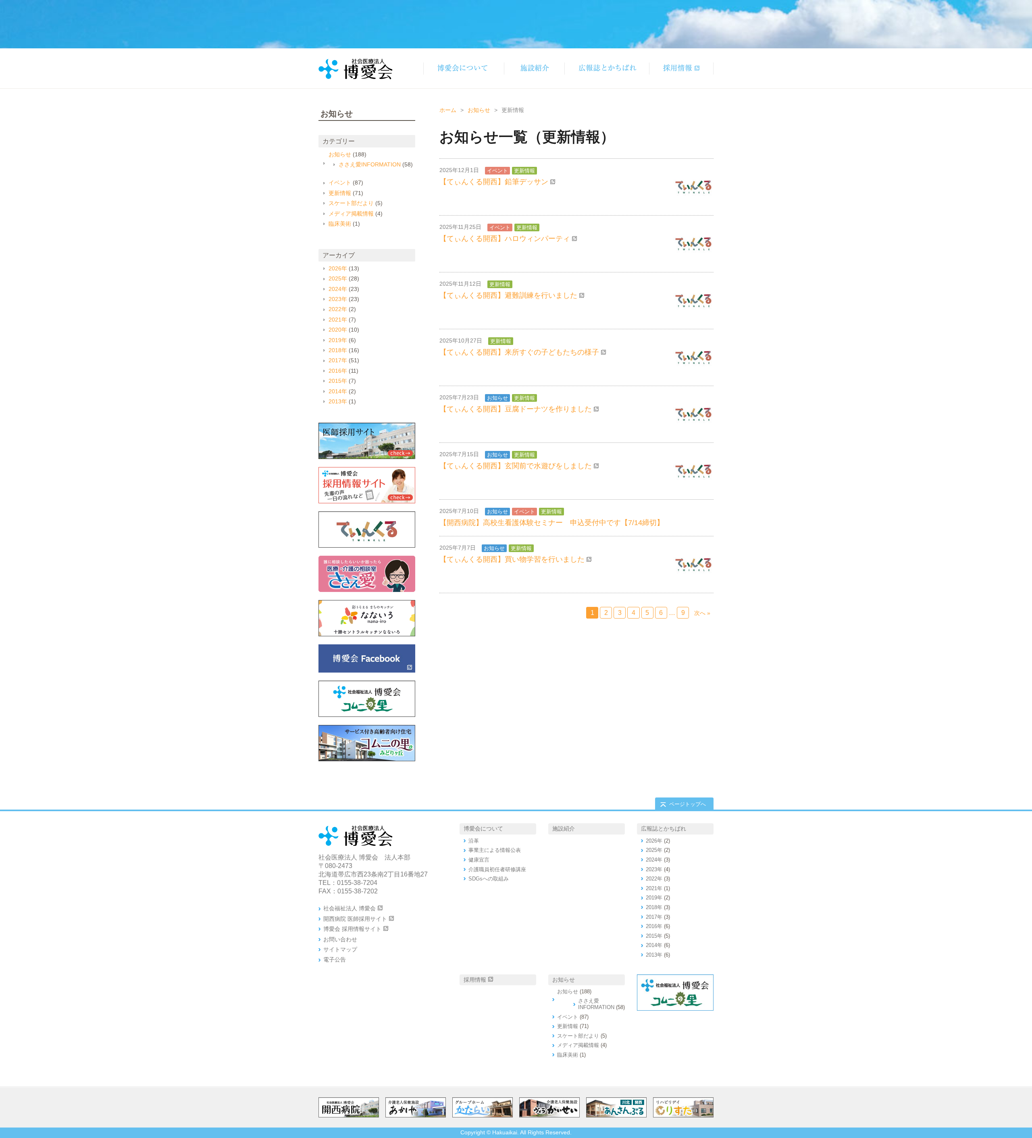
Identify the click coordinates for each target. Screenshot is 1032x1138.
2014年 (338, 391)
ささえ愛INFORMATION (370, 164)
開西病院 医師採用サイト (355, 919)
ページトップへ (687, 804)
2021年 (338, 319)
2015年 (338, 381)
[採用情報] (681, 68)
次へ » (702, 613)
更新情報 (524, 171)
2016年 (338, 371)
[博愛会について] (463, 68)
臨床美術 (340, 223)
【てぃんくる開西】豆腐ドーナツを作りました (515, 409)
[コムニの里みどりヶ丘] (366, 743)
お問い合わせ (340, 939)
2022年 (338, 309)
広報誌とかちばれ (663, 828)
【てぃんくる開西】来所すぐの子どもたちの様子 (519, 352)
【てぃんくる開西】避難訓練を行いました (508, 295)
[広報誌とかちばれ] (606, 68)
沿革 (473, 841)
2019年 (338, 340)
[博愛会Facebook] (366, 658)
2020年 (338, 329)
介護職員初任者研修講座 (497, 869)
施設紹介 (563, 828)
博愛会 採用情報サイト (352, 929)
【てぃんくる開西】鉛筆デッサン (493, 182)
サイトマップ (340, 949)
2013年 (338, 401)
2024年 (338, 289)
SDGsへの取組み (488, 879)
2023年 (338, 299)
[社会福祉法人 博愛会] (366, 699)
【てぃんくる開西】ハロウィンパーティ (504, 239)
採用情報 (475, 979)
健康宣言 (478, 860)
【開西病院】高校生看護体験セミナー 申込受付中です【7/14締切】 (551, 523)
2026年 (338, 268)
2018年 (338, 350)
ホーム (447, 110)
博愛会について (483, 828)
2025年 (338, 278)
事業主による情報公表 (494, 850)
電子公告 (334, 959)
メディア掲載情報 (351, 213)
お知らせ (479, 110)
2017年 (338, 360)
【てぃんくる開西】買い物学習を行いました (512, 559)
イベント (497, 171)
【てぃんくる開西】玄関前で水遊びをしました (515, 466)
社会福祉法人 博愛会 (349, 908)
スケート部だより (351, 203)
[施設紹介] (534, 68)
